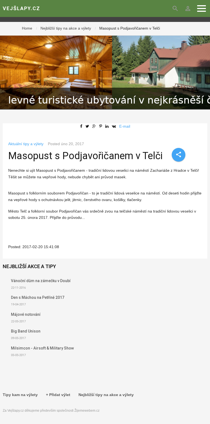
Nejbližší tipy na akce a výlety (65, 28)
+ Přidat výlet (58, 395)
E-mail (124, 126)
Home (27, 28)
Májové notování (25, 314)
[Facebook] (82, 126)
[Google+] (95, 126)
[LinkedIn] (108, 126)
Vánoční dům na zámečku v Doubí (41, 281)
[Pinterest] (101, 126)
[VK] (115, 126)
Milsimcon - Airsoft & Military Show (42, 348)
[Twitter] (88, 126)
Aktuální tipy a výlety (25, 144)
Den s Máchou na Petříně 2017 (37, 297)
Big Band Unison (25, 331)
